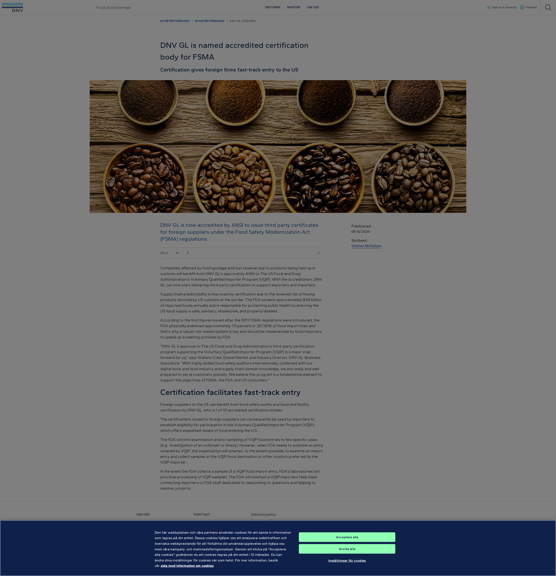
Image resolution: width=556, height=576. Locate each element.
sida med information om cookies (187, 566)
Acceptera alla (347, 537)
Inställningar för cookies (347, 560)
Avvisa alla (347, 549)
